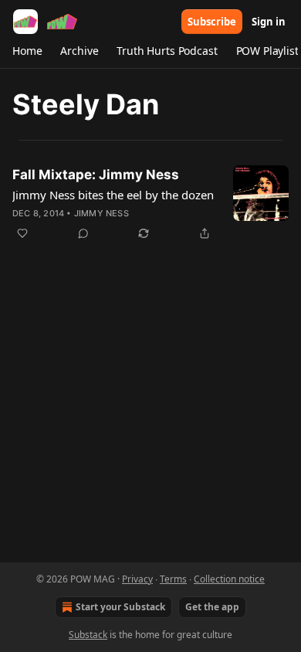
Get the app (212, 606)
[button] (27, 51)
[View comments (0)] (83, 233)
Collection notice (229, 579)
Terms (173, 579)
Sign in (269, 22)
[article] (150, 204)
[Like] (22, 233)
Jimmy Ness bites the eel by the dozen (113, 194)
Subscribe (212, 22)
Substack (88, 634)
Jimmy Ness (101, 213)
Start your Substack (120, 606)
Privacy (137, 579)
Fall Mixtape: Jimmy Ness (95, 174)
